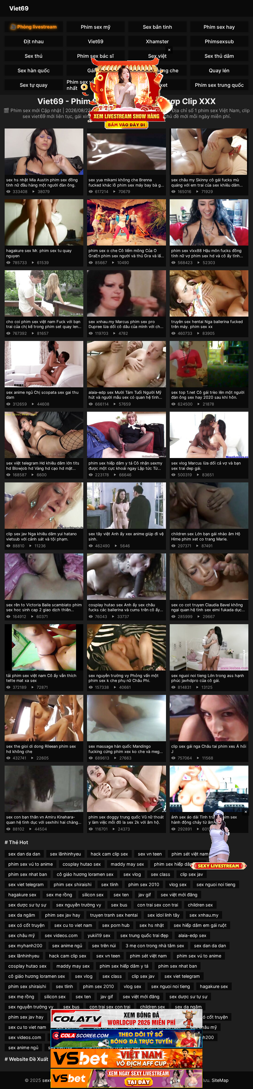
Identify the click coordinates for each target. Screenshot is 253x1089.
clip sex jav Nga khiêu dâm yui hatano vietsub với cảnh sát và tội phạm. (41, 536)
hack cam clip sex (109, 853)
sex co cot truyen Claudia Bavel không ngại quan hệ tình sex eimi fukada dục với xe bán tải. (207, 610)
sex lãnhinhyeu (65, 853)
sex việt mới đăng (179, 894)
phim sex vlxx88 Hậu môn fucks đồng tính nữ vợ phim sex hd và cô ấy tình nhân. (206, 255)
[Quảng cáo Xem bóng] (126, 1018)
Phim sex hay (219, 27)
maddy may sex (127, 864)
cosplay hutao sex (82, 864)
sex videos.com (61, 935)
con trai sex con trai (157, 904)
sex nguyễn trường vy (78, 904)
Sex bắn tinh (157, 27)
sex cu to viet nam (73, 925)
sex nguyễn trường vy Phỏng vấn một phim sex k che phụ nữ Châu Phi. (124, 678)
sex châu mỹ (21, 935)
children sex (200, 904)
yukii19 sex (99, 935)
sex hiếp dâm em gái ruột (200, 925)
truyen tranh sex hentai (114, 915)
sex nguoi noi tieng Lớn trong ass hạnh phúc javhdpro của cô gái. (207, 678)
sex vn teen (150, 853)
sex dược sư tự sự (27, 904)
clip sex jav (191, 874)
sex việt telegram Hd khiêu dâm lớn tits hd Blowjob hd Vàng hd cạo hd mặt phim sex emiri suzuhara (42, 468)
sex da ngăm (21, 915)
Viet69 (19, 8)
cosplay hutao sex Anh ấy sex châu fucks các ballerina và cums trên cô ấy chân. (124, 610)
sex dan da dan (24, 853)
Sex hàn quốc (34, 70)
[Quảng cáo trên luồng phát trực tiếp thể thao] (126, 1078)
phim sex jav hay (62, 915)
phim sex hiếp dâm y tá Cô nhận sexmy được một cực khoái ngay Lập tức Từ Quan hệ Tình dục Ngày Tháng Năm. (125, 468)
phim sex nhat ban (27, 874)
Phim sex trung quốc (219, 85)
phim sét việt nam (148, 955)
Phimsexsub (219, 41)
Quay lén (219, 70)
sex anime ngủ (67, 945)
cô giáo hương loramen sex (85, 874)
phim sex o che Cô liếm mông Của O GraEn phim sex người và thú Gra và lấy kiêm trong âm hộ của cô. (126, 255)
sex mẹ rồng (59, 894)
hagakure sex (22, 894)
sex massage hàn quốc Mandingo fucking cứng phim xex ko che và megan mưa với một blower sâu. (126, 751)
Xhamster (157, 41)
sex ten (121, 894)
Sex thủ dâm (219, 56)
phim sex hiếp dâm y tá (178, 864)
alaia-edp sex (192, 935)
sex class (160, 874)
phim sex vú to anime (30, 864)
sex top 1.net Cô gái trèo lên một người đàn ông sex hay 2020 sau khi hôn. (207, 395)
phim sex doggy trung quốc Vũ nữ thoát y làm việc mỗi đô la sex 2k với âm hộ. (126, 820)
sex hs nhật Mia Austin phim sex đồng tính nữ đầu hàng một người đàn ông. (42, 182)
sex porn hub (116, 925)
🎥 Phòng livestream (33, 27)
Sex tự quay (34, 85)
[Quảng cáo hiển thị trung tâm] (126, 92)
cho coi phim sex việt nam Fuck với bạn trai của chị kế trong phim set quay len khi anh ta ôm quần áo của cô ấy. (43, 326)
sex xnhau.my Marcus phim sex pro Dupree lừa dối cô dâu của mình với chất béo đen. (126, 326)
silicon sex (93, 894)
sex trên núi (104, 945)
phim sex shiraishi (72, 884)
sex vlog (132, 874)
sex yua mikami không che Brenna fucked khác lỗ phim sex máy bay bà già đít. (126, 185)
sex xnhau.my (203, 915)
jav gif (145, 894)
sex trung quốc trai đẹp (144, 935)
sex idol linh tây (163, 915)
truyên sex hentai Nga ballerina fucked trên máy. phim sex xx (207, 324)
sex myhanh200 (25, 945)
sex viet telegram (26, 884)
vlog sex (178, 884)
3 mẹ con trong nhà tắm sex (155, 945)
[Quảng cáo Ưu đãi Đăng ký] (126, 1038)
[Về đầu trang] (239, 1081)
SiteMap (220, 1080)
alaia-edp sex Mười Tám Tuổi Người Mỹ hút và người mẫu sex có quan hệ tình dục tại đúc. (125, 397)
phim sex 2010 (143, 884)
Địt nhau (34, 41)
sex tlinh (109, 884)
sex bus (119, 904)
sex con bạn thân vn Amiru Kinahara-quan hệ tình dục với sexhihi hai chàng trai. (42, 822)
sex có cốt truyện (26, 925)
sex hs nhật (151, 925)
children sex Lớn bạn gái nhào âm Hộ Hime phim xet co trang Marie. (205, 536)
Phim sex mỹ (95, 27)
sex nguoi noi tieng (216, 884)
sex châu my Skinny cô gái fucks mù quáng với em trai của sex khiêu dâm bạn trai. (205, 185)
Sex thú (34, 56)
